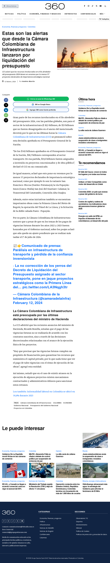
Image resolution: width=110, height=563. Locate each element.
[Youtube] (100, 6)
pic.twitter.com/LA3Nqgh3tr (45, 286)
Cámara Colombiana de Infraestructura (35, 403)
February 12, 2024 (27, 302)
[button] (105, 6)
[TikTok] (92, 6)
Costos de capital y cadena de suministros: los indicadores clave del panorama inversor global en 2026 (92, 205)
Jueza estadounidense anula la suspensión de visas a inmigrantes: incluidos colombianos (92, 140)
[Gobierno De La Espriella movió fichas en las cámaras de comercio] (14, 440)
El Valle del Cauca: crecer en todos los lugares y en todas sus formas (92, 173)
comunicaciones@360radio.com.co (21, 527)
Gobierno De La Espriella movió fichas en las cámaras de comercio (92, 109)
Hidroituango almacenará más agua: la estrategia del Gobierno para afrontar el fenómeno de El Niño (95, 487)
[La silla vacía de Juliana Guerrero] (68, 440)
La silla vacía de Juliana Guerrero (91, 130)
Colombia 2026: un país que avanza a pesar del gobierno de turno (92, 192)
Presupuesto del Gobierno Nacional (44, 405)
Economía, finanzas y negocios (14, 27)
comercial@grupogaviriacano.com (14, 532)
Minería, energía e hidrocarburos (94, 481)
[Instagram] (88, 6)
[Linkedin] (6, 110)
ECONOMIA (67, 403)
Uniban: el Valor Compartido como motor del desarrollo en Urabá (92, 183)
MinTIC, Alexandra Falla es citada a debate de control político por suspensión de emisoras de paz (92, 120)
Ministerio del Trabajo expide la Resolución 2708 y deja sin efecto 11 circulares (41, 486)
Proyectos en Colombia (23, 408)
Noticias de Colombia (37, 481)
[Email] (6, 120)
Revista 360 (82, 169)
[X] (96, 6)
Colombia (31, 27)
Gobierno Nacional (21, 405)
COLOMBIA (57, 403)
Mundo (80, 135)
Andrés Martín (28, 81)
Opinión (81, 128)
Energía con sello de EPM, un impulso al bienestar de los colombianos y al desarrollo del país (93, 218)
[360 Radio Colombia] (55, 6)
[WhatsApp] (6, 115)
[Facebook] (84, 6)
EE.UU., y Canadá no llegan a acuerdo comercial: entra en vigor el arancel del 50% (93, 152)
